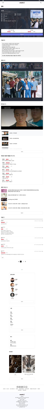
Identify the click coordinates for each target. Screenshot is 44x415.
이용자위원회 (24, 390)
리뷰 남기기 (22, 34)
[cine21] (22, 2)
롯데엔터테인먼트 (13, 346)
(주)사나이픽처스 (13, 342)
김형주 (4, 19)
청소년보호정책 (27, 388)
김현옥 (11, 322)
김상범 (11, 319)
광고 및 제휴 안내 (12, 388)
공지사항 (4, 388)
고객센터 (17, 388)
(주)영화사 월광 (13, 341)
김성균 (13, 20)
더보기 (22, 151)
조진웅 (9, 20)
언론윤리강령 (19, 390)
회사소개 (7, 388)
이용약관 (39, 388)
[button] (40, 66)
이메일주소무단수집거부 (33, 388)
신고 (42, 220)
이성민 (4, 20)
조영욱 (11, 316)
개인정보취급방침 (21, 388)
